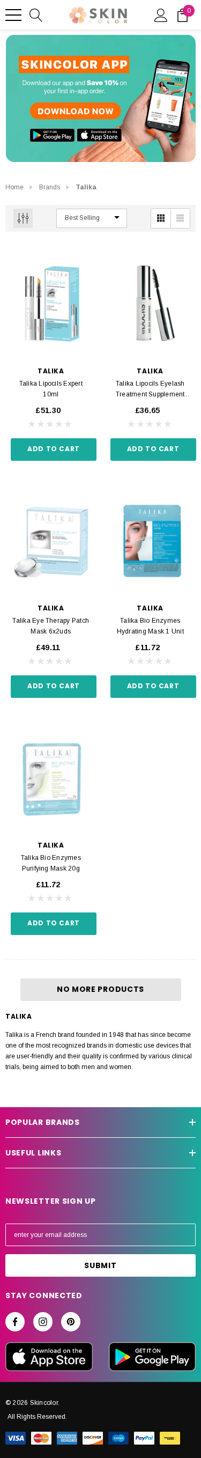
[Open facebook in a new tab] (15, 1321)
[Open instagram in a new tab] (43, 1321)
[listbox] (91, 218)
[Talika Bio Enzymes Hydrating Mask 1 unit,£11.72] (150, 541)
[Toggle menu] (13, 15)
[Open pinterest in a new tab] (70, 1321)
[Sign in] (161, 14)
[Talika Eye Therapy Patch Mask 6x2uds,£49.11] (51, 541)
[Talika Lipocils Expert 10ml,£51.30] (51, 304)
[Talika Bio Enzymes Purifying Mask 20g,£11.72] (51, 778)
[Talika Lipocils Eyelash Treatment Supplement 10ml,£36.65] (150, 304)
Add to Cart (53, 448)
